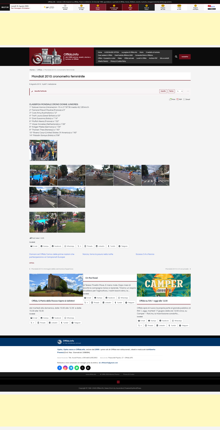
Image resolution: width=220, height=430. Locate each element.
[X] (82, 368)
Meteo (120, 58)
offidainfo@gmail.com (109, 363)
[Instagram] (65, 368)
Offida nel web (129, 58)
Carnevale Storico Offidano (144, 55)
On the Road (91, 278)
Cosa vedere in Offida (105, 55)
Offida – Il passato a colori (106, 58)
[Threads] (88, 368)
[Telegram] (71, 368)
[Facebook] (59, 368)
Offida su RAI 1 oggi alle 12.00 (153, 301)
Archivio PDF (153, 58)
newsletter (185, 56)
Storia (141, 52)
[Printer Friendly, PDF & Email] (179, 99)
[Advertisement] (110, 29)
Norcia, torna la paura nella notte (98, 254)
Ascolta (163, 91)
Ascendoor (120, 388)
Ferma (171, 91)
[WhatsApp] (76, 368)
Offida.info (71, 54)
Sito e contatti (164, 58)
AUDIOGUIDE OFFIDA (111, 52)
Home (100, 52)
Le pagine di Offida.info (129, 52)
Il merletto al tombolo (153, 52)
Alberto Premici (103, 61)
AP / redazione (50, 84)
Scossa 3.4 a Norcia (145, 254)
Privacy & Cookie (128, 374)
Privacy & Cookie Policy (118, 61)
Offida (31, 263)
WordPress (137, 388)
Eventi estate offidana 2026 (124, 55)
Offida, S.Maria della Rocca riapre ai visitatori (53, 301)
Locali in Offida (141, 58)
